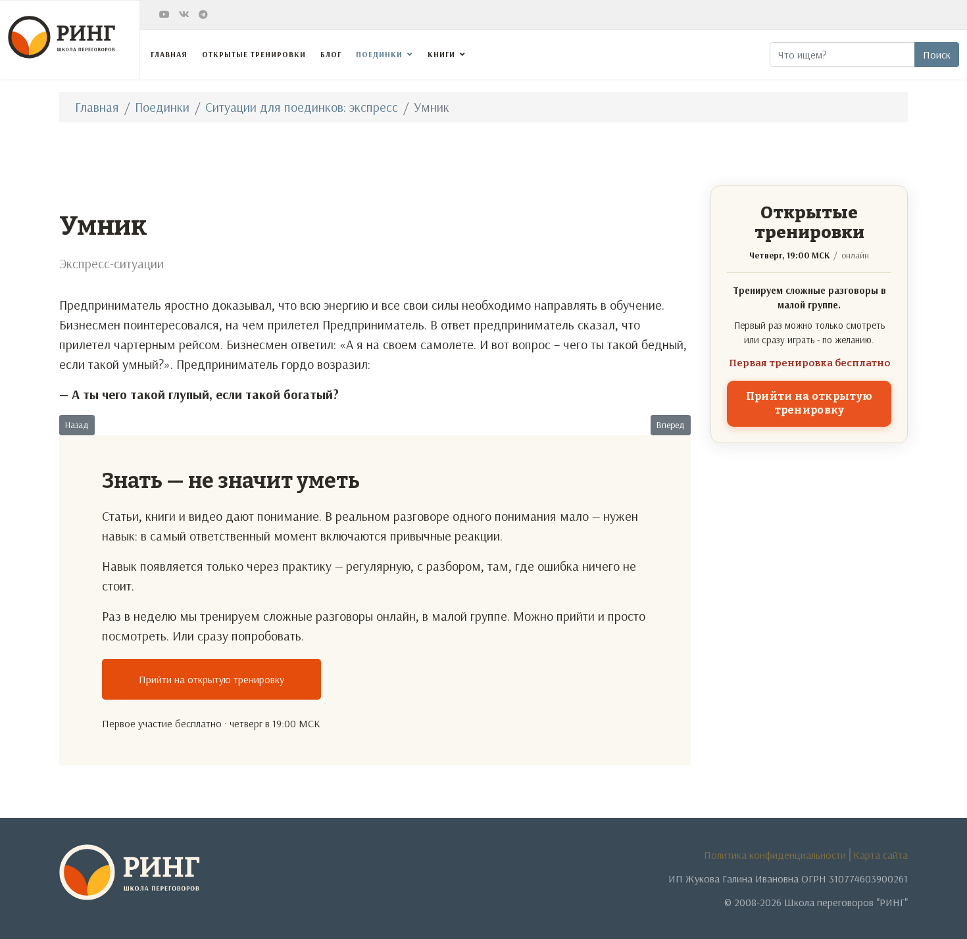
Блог (330, 54)
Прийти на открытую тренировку (211, 679)
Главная (169, 54)
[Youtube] (164, 14)
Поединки (379, 54)
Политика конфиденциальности (775, 854)
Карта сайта (880, 854)
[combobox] (842, 54)
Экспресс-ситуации (111, 263)
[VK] (184, 14)
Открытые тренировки (254, 54)
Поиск (937, 54)
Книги (441, 54)
